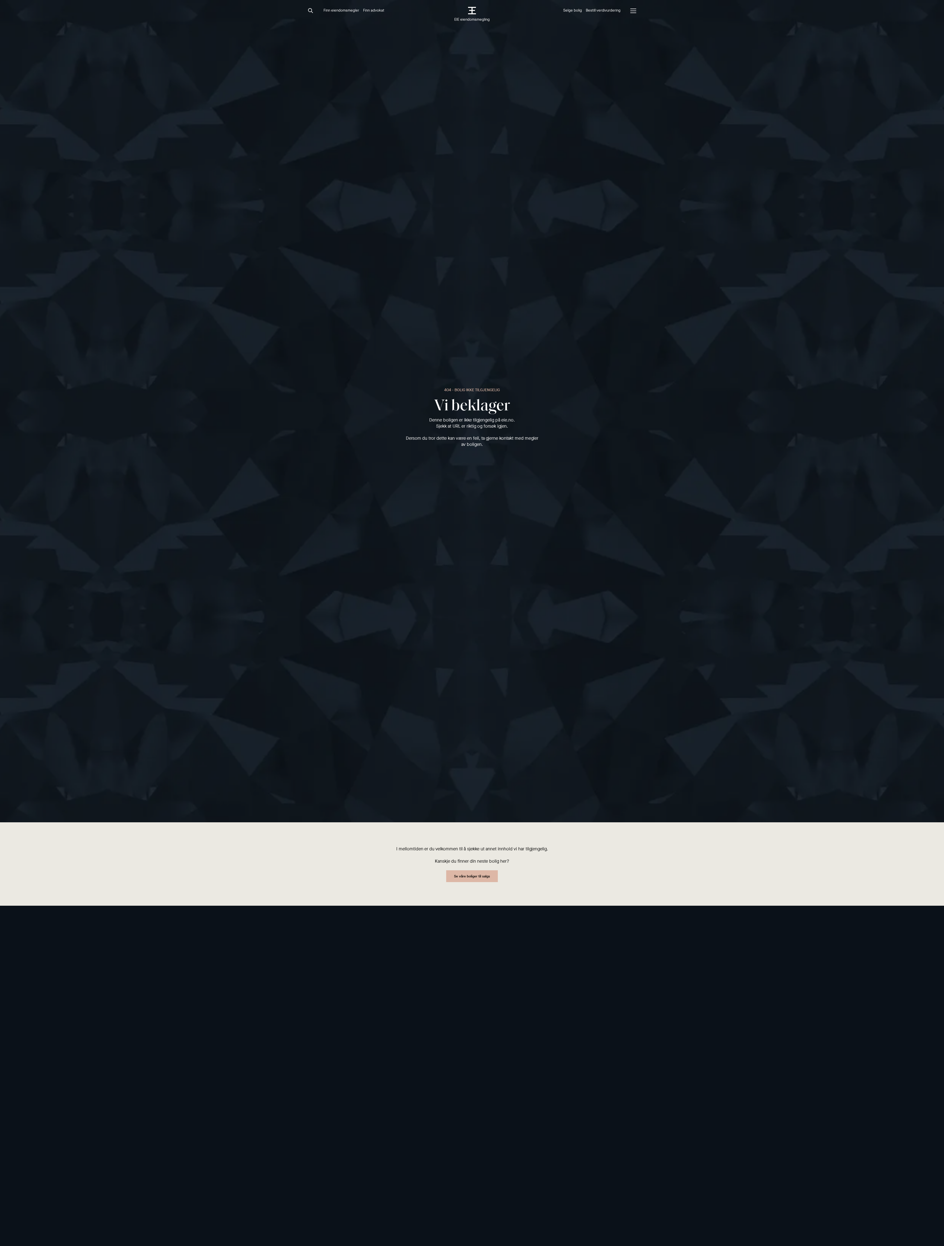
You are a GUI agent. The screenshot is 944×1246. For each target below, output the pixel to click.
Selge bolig (572, 10)
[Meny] (633, 11)
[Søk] (311, 11)
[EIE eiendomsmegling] (472, 10)
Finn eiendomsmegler (341, 10)
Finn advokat (373, 10)
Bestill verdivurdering (603, 10)
